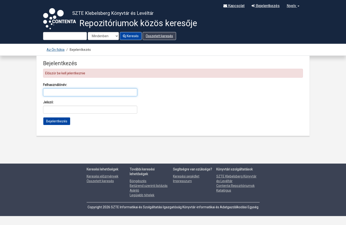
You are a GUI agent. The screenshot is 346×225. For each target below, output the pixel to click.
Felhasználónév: (55, 85)
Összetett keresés (159, 36)
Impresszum (182, 181)
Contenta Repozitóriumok (235, 186)
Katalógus (223, 190)
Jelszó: (48, 102)
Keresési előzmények (102, 176)
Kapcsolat (236, 6)
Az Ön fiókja (55, 50)
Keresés (132, 36)
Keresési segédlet (186, 176)
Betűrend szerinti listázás (149, 186)
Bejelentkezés (267, 6)
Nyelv (292, 6)
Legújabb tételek (142, 195)
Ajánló (134, 190)
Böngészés (138, 181)
